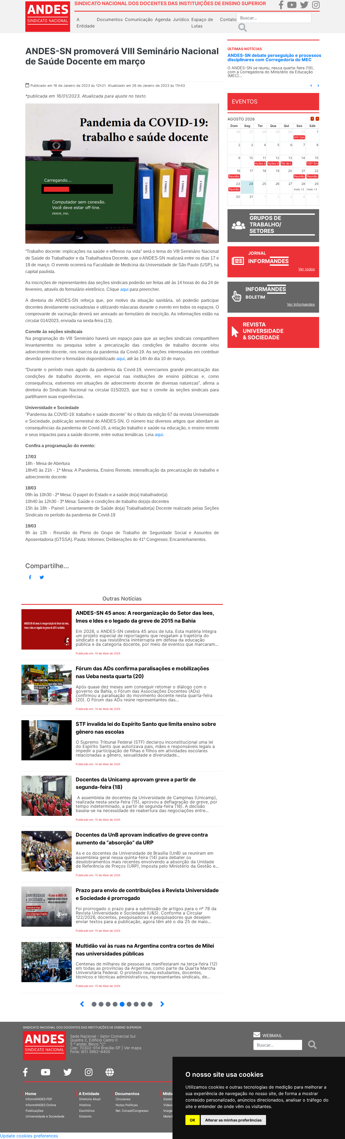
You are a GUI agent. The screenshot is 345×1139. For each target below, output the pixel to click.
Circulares (123, 1099)
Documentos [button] (110, 19)
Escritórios (87, 1111)
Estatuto (85, 1116)
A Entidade (89, 1093)
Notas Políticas (127, 1105)
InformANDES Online (41, 1105)
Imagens (169, 1111)
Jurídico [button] (181, 19)
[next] (317, 119)
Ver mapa (132, 1047)
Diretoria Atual (90, 1099)
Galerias (169, 1099)
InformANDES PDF (39, 1099)
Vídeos (168, 1105)
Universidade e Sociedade (45, 1116)
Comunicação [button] (139, 19)
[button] (311, 86)
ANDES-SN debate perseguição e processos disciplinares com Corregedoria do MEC (274, 57)
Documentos (127, 1093)
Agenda (163, 19)
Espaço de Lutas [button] (202, 23)
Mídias (169, 1093)
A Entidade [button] (86, 23)
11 (115, 1004)
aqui (124, 289)
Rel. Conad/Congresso (132, 1111)
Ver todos (306, 269)
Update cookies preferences (29, 1135)
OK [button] (192, 1120)
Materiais (170, 1116)
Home (30, 1093)
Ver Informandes (301, 304)
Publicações (34, 1111)
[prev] (312, 119)
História (85, 1105)
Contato (228, 19)
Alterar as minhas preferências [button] (233, 1120)
